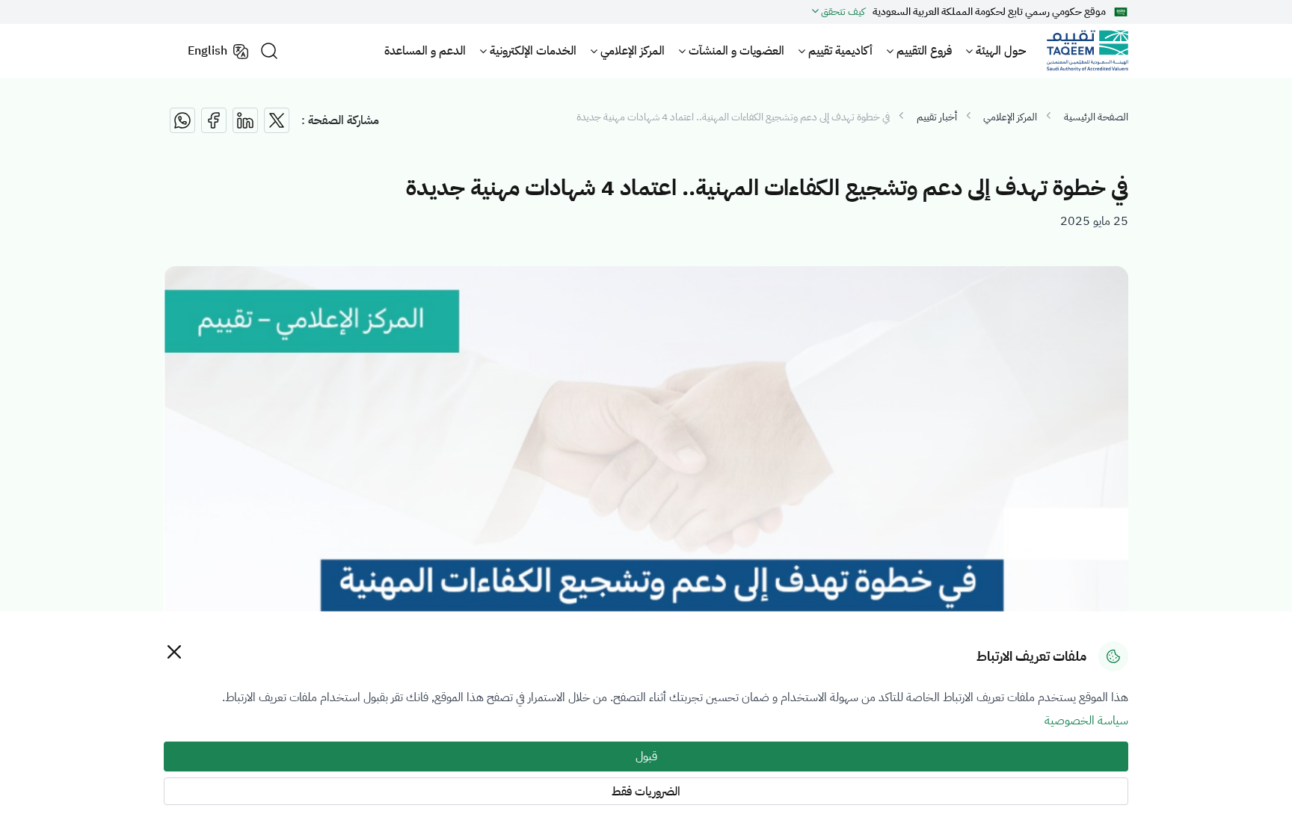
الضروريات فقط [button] (646, 792)
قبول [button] (646, 756)
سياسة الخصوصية (1086, 721)
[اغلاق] (174, 651)
